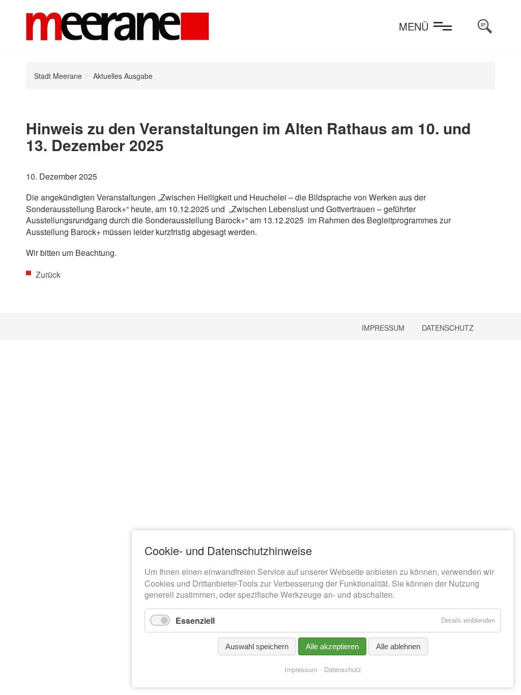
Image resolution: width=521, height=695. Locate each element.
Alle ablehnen (398, 646)
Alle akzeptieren (332, 646)
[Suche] (485, 26)
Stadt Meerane (58, 76)
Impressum (383, 328)
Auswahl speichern (256, 646)
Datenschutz (448, 328)
